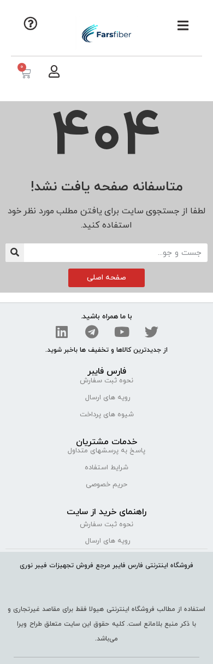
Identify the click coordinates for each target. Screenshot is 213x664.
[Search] (14, 252)
